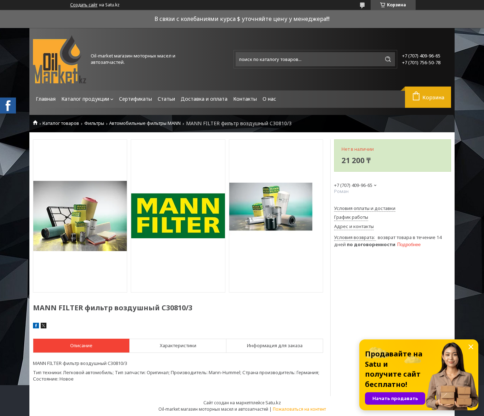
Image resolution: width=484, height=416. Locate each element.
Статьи (166, 98)
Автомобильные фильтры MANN (145, 123)
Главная (46, 98)
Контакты (245, 98)
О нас (269, 98)
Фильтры (94, 123)
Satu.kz (273, 402)
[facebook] (36, 326)
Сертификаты (135, 98)
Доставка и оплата (204, 98)
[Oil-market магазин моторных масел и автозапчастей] (59, 59)
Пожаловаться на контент (299, 409)
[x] (43, 326)
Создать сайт (83, 4)
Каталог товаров (61, 123)
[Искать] (388, 59)
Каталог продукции (85, 98)
